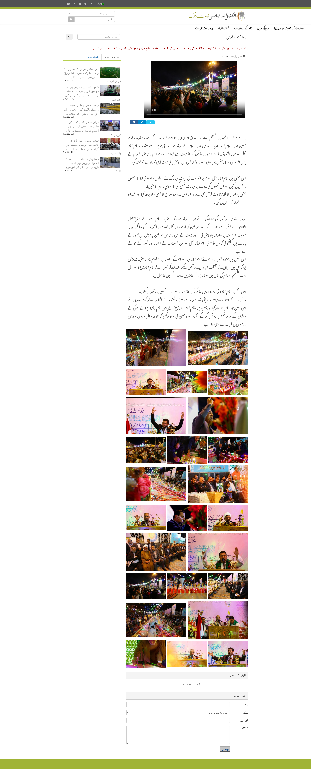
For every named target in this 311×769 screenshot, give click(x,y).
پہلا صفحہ (240, 36)
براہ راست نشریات (204, 27)
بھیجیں (225, 749)
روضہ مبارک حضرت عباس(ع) (289, 27)
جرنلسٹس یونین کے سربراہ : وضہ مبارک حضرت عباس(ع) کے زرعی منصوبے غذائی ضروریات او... (92, 74)
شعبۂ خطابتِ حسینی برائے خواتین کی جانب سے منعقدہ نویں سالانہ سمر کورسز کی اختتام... (93, 93)
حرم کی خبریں (263, 27)
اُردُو (98, 3)
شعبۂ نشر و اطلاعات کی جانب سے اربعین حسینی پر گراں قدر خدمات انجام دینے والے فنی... (93, 146)
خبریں (229, 36)
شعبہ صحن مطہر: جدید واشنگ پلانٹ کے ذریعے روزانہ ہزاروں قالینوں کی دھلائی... (81, 109)
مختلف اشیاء (223, 27)
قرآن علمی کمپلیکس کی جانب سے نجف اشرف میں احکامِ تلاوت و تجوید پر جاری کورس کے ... (92, 128)
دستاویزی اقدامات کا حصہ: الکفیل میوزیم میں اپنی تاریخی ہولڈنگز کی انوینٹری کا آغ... (93, 164)
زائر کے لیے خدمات (243, 27)
